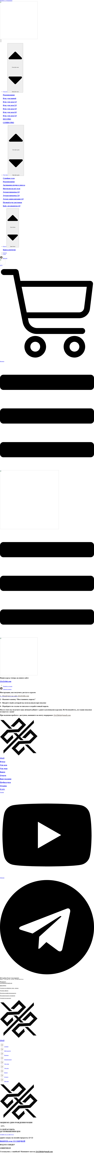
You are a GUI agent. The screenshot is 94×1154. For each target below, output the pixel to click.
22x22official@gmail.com (6, 983)
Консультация (5, 779)
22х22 (2, 758)
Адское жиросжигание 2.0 (13, 199)
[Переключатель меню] (0, 40)
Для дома (3, 768)
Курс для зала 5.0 (10, 116)
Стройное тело (9, 178)
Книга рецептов (9, 250)
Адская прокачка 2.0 (11, 192)
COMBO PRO (8, 122)
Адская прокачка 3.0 (11, 195)
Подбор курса (5, 782)
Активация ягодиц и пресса (14, 185)
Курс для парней (9, 98)
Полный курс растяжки (12, 202)
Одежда (3, 775)
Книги (2, 772)
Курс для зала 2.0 (10, 105)
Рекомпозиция (9, 95)
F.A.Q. (2, 789)
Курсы (2, 762)
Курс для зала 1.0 (10, 102)
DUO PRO (7, 119)
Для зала (3, 765)
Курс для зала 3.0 (10, 109)
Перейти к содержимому (6, 0)
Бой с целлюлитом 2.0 (11, 206)
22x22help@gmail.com (44, 1152)
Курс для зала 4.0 (10, 112)
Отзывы (3, 786)
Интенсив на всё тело (11, 189)
